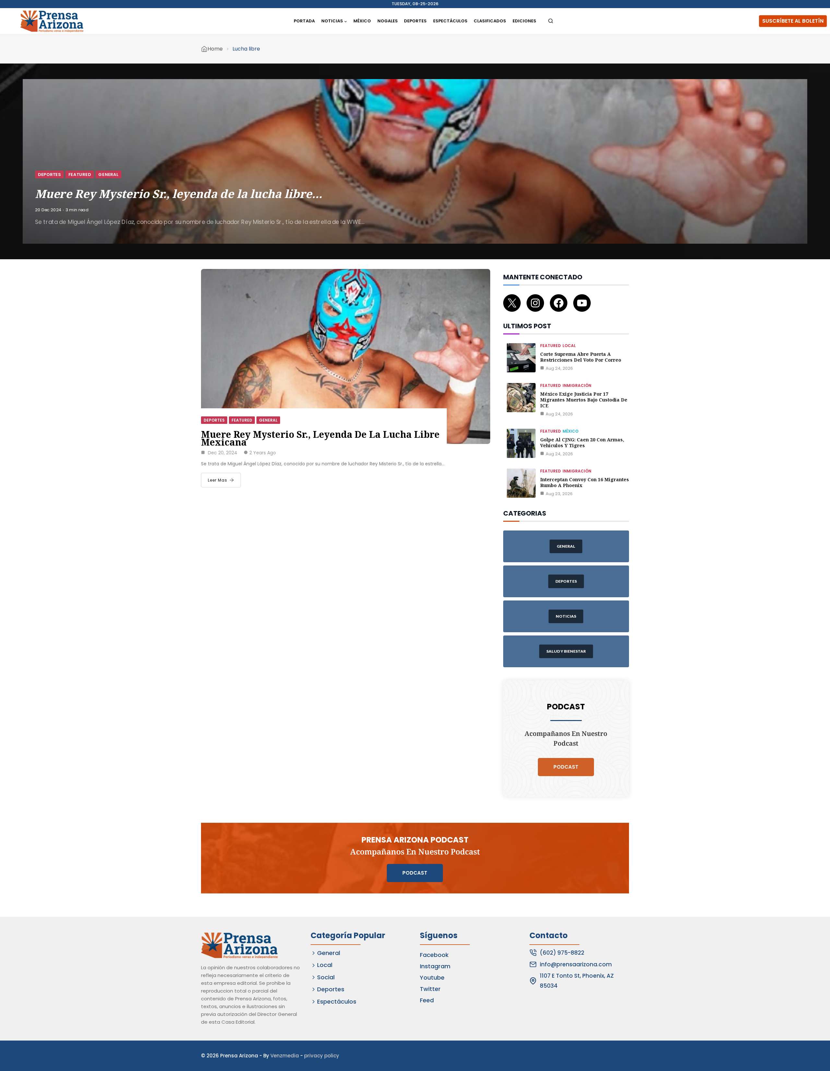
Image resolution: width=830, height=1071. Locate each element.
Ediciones (524, 21)
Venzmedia (284, 1055)
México (362, 21)
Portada (304, 21)
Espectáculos (450, 21)
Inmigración (577, 385)
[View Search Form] (550, 21)
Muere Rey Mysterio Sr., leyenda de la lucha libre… (178, 193)
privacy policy (321, 1055)
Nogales (387, 21)
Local (569, 345)
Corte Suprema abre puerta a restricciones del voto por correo (580, 357)
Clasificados (490, 21)
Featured (79, 174)
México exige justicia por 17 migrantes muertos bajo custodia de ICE (583, 400)
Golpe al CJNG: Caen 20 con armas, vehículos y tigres (582, 442)
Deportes (415, 21)
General (108, 174)
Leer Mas (217, 480)
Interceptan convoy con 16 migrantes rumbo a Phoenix (584, 482)
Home (215, 48)
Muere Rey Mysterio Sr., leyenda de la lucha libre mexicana (320, 438)
